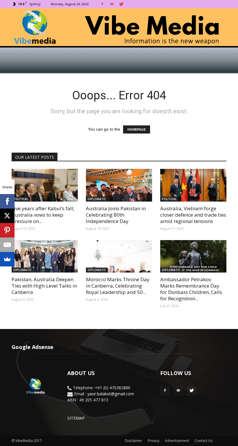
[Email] (7, 244)
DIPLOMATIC (97, 199)
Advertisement (177, 440)
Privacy (153, 440)
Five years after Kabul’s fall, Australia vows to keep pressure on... (43, 214)
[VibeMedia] (119, 27)
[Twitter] (121, 4)
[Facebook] (102, 4)
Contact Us (203, 440)
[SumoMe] (7, 259)
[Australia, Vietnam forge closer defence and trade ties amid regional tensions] (193, 185)
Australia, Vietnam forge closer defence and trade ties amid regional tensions (193, 214)
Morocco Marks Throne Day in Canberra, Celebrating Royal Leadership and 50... (117, 285)
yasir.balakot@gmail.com (110, 393)
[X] (7, 216)
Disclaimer (133, 440)
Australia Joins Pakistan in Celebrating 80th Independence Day (116, 214)
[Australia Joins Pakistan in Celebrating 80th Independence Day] (119, 185)
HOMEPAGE (136, 129)
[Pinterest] (7, 230)
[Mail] (111, 4)
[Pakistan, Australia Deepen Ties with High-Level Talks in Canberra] (45, 256)
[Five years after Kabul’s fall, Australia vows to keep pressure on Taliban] (45, 185)
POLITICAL (20, 199)
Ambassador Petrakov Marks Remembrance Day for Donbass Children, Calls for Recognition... (191, 289)
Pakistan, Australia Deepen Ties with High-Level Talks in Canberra (44, 285)
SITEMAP (76, 418)
